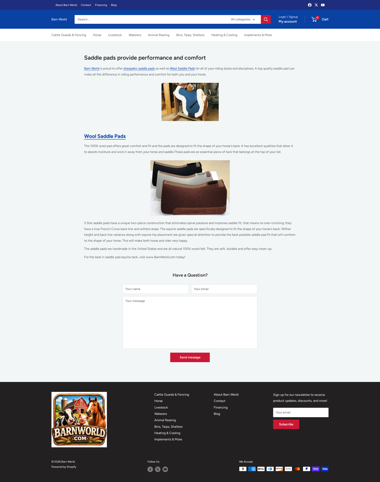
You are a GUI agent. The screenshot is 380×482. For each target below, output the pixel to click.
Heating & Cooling (224, 35)
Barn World (91, 68)
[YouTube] (323, 5)
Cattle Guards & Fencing (68, 35)
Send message (190, 357)
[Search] (266, 19)
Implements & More (258, 35)
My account (288, 21)
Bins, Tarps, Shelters (190, 35)
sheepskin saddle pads (139, 68)
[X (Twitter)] (316, 5)
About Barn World (66, 5)
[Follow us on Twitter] (158, 469)
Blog (114, 5)
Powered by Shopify (63, 467)
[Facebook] (310, 5)
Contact (86, 5)
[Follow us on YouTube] (165, 469)
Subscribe (286, 424)
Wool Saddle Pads (182, 68)
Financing (101, 5)
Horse (97, 35)
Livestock (115, 35)
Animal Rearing (158, 35)
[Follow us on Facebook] (150, 469)
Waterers (135, 35)
